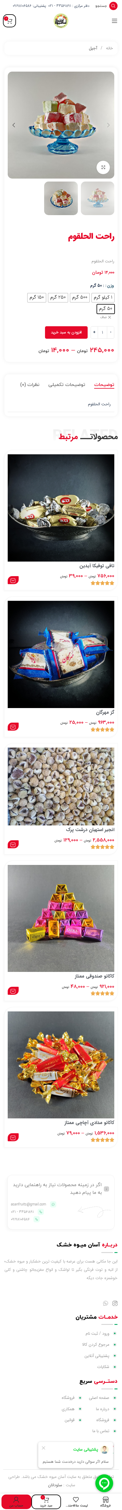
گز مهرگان (105, 712)
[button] (108, 125)
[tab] (104, 385)
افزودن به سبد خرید (66, 332)
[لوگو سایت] (61, 20)
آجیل (93, 48)
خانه (109, 48)
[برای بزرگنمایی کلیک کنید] (103, 167)
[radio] (103, 297)
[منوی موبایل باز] (115, 21)
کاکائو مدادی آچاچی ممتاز (89, 1122)
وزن (110, 285)
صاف (103, 317)
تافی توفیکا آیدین (96, 566)
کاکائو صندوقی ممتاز (94, 976)
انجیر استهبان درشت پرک (90, 829)
